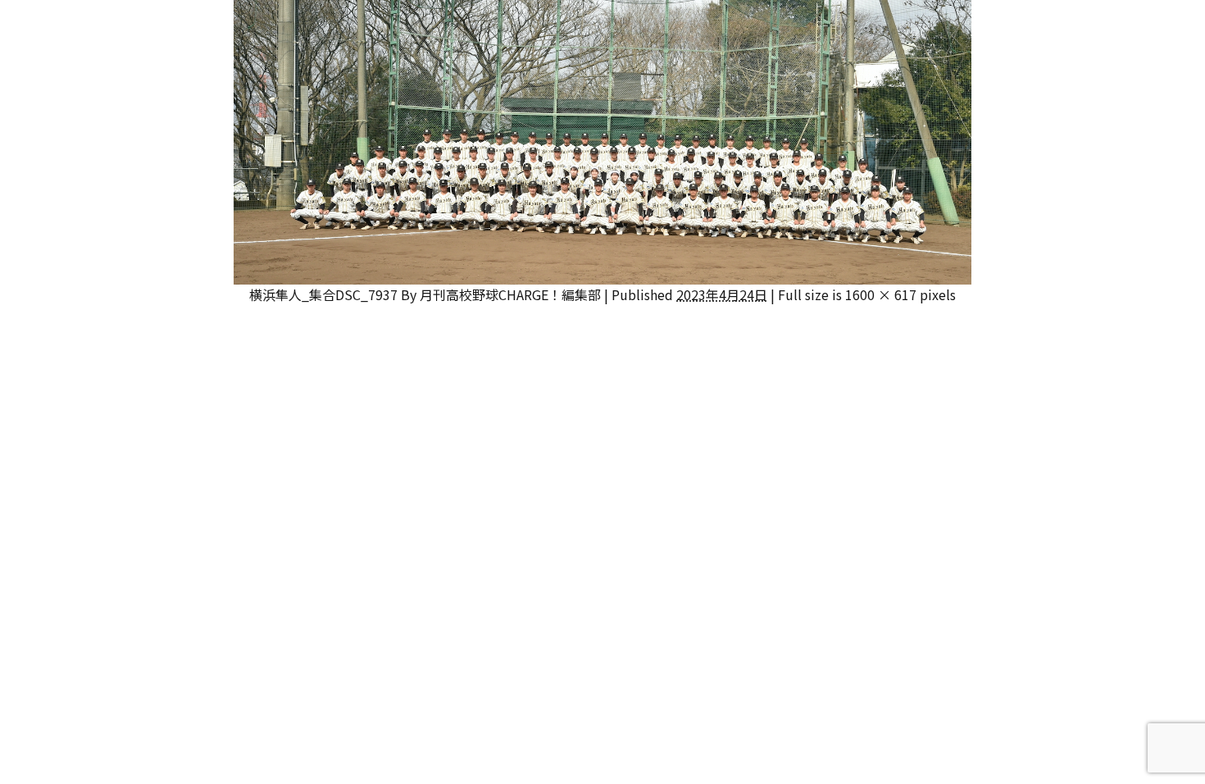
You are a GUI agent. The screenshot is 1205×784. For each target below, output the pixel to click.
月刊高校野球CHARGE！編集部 (510, 294)
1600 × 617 (880, 294)
